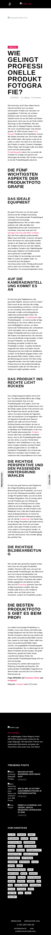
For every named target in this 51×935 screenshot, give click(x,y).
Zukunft (12, 897)
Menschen (13, 873)
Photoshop (22, 585)
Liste (30, 870)
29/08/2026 (22, 796)
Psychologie (34, 877)
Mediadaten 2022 (32, 921)
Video (28, 893)
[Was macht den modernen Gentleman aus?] (12, 775)
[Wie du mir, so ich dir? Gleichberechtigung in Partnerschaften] (12, 792)
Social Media (21, 885)
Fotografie (30, 846)
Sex (38, 881)
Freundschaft (34, 850)
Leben (11, 866)
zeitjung (26, 98)
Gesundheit (13, 858)
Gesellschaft (30, 854)
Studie (11, 889)
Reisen (11, 881)
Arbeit (31, 835)
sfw (10, 885)
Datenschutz (20, 928)
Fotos (11, 850)
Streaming (35, 885)
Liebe (19, 866)
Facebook (29, 678)
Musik (23, 873)
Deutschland (14, 842)
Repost (21, 881)
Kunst (35, 862)
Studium (21, 889)
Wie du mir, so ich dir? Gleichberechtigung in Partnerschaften (29, 791)
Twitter (36, 678)
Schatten (35, 432)
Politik (21, 877)
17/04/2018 (14, 98)
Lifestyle (12, 47)
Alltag (11, 835)
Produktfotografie (14, 152)
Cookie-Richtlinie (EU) (25, 931)
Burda (34, 838)
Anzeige (21, 835)
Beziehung (13, 838)
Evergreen (29, 842)
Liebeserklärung (16, 870)
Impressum (16, 921)
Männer (33, 873)
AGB (32, 928)
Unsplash (19, 684)
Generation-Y (14, 854)
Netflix (11, 877)
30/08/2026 (22, 780)
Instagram (12, 680)
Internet (12, 862)
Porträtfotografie (31, 317)
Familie (11, 846)
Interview (24, 862)
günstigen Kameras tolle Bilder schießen (23, 233)
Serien (31, 881)
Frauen (20, 850)
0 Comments (36, 98)
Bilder (24, 838)
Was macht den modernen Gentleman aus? (29, 774)
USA (20, 893)
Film (20, 846)
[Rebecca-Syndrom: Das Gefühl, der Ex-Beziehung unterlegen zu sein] (12, 807)
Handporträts (25, 519)
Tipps (30, 889)
